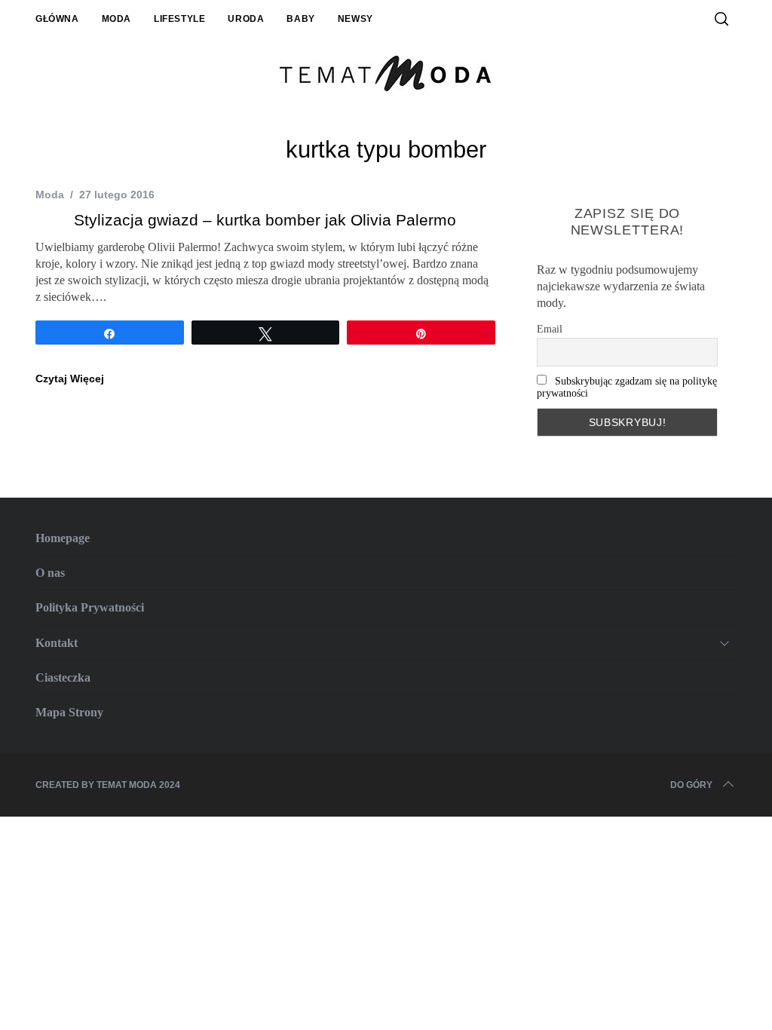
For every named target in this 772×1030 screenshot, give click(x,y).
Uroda (246, 19)
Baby (300, 19)
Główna (57, 19)
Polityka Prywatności (89, 607)
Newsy (355, 19)
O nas (50, 572)
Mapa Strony (69, 712)
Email (549, 329)
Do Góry (691, 785)
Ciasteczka (62, 677)
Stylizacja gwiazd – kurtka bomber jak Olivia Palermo (265, 220)
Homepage (62, 538)
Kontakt (56, 642)
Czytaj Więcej (69, 378)
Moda (116, 19)
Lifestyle (179, 19)
